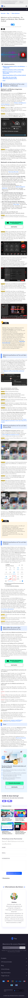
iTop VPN (3, 6)
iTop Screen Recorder (2, 9)
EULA (5, 991)
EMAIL (4, 853)
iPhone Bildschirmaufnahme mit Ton (11, 434)
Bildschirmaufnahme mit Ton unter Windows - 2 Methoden (14, 67)
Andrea (2, 26)
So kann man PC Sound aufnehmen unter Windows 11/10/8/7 (12, 721)
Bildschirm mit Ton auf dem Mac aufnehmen (14, 371)
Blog (8, 13)
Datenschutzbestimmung (9, 3)
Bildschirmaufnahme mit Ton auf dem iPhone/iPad (12, 72)
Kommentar (6, 858)
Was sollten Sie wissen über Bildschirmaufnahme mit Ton (10, 78)
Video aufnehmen (16, 13)
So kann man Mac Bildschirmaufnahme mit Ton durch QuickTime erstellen (14, 421)
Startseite (3, 13)
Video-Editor (16, 204)
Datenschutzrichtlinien (8, 989)
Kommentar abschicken (14, 873)
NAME (4, 847)
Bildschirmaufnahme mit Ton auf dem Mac (13, 69)
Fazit (4, 80)
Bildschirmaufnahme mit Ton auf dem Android (14, 75)
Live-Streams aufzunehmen (7, 609)
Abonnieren (22, 947)
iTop (14, 938)
